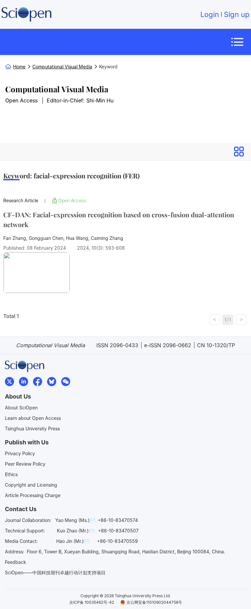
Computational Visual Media (56, 89)
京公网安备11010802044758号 (154, 602)
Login (209, 14)
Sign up (236, 14)
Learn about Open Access (33, 418)
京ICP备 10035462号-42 (91, 602)
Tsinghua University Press (32, 428)
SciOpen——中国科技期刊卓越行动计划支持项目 (55, 572)
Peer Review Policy (25, 464)
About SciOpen (21, 407)
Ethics (11, 474)
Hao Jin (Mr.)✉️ (72, 541)
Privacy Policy (20, 453)
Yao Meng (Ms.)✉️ (75, 520)
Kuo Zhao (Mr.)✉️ (75, 530)
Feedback (15, 562)
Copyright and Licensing (31, 485)
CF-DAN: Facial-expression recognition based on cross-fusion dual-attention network (118, 219)
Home (19, 66)
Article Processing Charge (32, 495)
